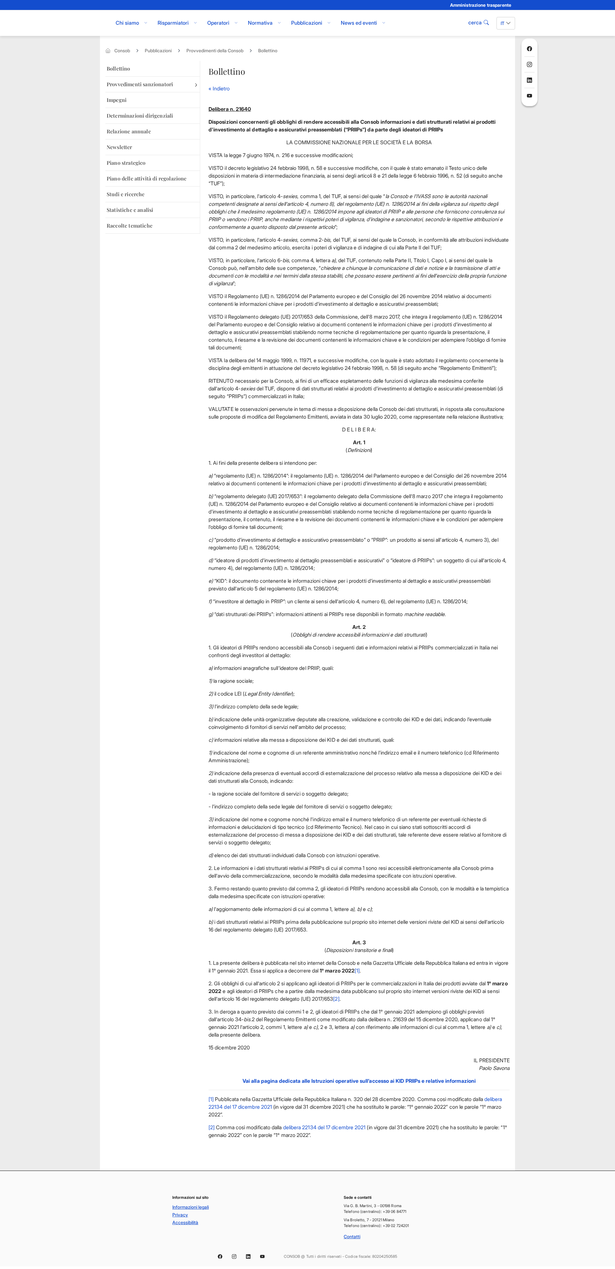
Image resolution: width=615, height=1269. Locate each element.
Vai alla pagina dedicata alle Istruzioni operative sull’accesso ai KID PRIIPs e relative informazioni (359, 1081)
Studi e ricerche (126, 194)
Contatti (352, 1236)
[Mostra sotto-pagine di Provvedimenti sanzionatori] (196, 84)
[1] (357, 970)
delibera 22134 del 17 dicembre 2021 (324, 1127)
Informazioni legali (190, 1207)
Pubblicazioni (158, 50)
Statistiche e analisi (130, 209)
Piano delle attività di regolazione (147, 178)
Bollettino (267, 50)
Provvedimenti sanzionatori (140, 84)
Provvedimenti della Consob (214, 50)
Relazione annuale (129, 131)
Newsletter (119, 147)
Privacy (180, 1214)
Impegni (117, 99)
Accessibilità (185, 1222)
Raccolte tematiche (129, 225)
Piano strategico (126, 162)
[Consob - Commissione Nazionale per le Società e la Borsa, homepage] (103, 23)
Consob (122, 50)
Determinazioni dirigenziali (140, 115)
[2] (336, 999)
